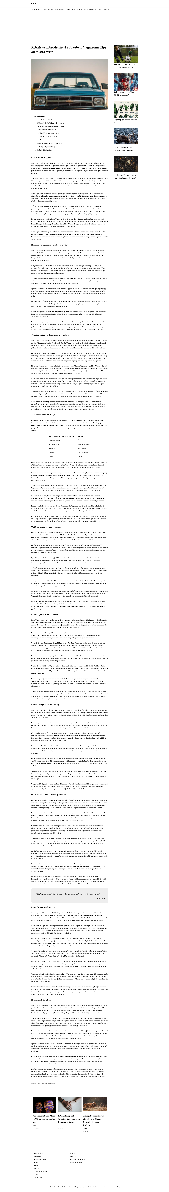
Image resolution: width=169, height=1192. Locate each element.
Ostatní (79, 9)
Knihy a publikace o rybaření (47, 136)
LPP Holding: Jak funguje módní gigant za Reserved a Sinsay (69, 1119)
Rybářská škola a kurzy (45, 150)
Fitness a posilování (57, 9)
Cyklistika (46, 9)
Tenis (99, 9)
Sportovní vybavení (90, 9)
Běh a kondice (36, 9)
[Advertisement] (84, 23)
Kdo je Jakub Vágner (44, 119)
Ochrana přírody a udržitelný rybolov (50, 143)
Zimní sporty (107, 9)
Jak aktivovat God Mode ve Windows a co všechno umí (44, 1119)
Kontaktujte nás (50, 1083)
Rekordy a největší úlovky (46, 146)
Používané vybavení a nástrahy (47, 140)
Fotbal (68, 9)
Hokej (73, 9)
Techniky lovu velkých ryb (46, 130)
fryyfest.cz (34, 3)
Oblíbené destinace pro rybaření (48, 133)
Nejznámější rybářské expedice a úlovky (51, 123)
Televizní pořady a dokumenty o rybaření (51, 126)
